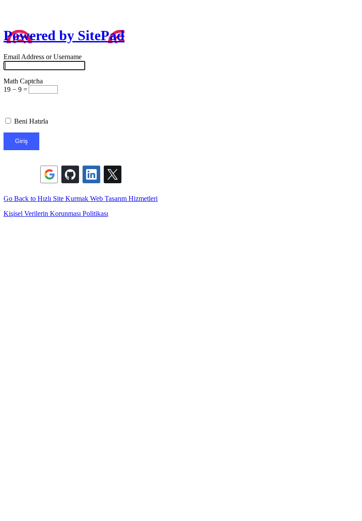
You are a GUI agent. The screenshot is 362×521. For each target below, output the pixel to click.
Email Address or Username (43, 56)
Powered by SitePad (64, 35)
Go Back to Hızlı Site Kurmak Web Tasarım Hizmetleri (81, 198)
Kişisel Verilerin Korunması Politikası (56, 213)
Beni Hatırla (30, 121)
